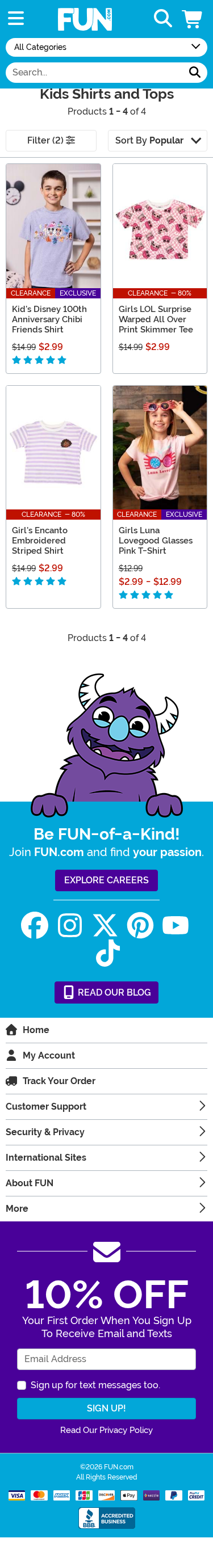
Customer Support (46, 1106)
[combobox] (94, 72)
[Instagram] (69, 925)
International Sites (46, 1157)
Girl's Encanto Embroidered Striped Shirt (40, 540)
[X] (105, 925)
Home (36, 1030)
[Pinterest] (140, 925)
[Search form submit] (194, 72)
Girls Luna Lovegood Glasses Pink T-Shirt (156, 540)
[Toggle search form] (163, 19)
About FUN (29, 1183)
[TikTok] (108, 953)
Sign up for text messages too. (95, 1385)
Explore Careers (106, 880)
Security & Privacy (45, 1132)
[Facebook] (34, 925)
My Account (49, 1055)
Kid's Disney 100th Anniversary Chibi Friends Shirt (49, 319)
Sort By (149, 140)
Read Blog (113, 992)
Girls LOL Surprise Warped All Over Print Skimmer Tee (156, 319)
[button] (193, 19)
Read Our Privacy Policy (106, 1430)
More (17, 1208)
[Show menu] (16, 19)
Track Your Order (59, 1081)
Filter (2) (46, 140)
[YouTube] (175, 925)
